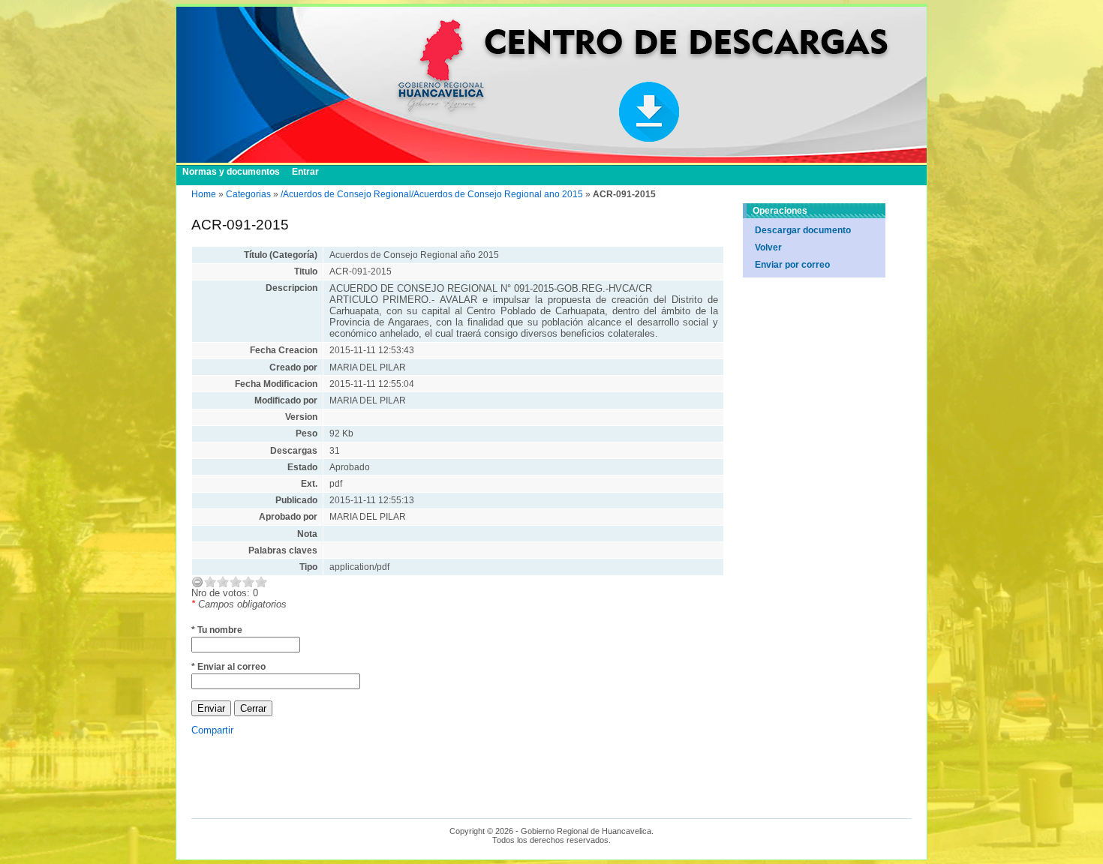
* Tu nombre (216, 630)
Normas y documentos (231, 171)
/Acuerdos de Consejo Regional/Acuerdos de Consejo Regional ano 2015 (432, 194)
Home (203, 194)
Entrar (305, 171)
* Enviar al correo (228, 667)
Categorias (248, 194)
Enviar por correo (792, 265)
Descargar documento (803, 230)
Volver (768, 247)
